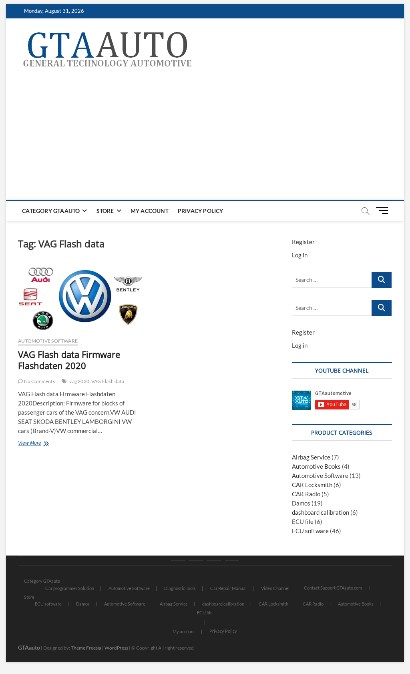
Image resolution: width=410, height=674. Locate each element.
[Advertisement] (205, 140)
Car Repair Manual (228, 588)
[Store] (196, 560)
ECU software (310, 530)
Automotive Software (48, 341)
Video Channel (275, 588)
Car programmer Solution (69, 588)
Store (105, 210)
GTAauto (29, 647)
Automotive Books (316, 466)
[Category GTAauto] (178, 560)
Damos (301, 503)
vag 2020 (79, 381)
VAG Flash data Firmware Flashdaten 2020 (69, 359)
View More (41, 444)
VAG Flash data (107, 381)
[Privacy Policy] (232, 560)
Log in (300, 255)
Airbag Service (311, 457)
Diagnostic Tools (180, 588)
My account (150, 210)
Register (303, 241)
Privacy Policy (200, 210)
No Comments (38, 381)
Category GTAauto (51, 210)
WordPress (116, 648)
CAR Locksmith (312, 484)
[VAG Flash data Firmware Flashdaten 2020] (80, 297)
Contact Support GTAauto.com (333, 587)
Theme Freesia (86, 648)
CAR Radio (306, 493)
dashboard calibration (320, 512)
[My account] (214, 560)
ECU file (303, 521)
